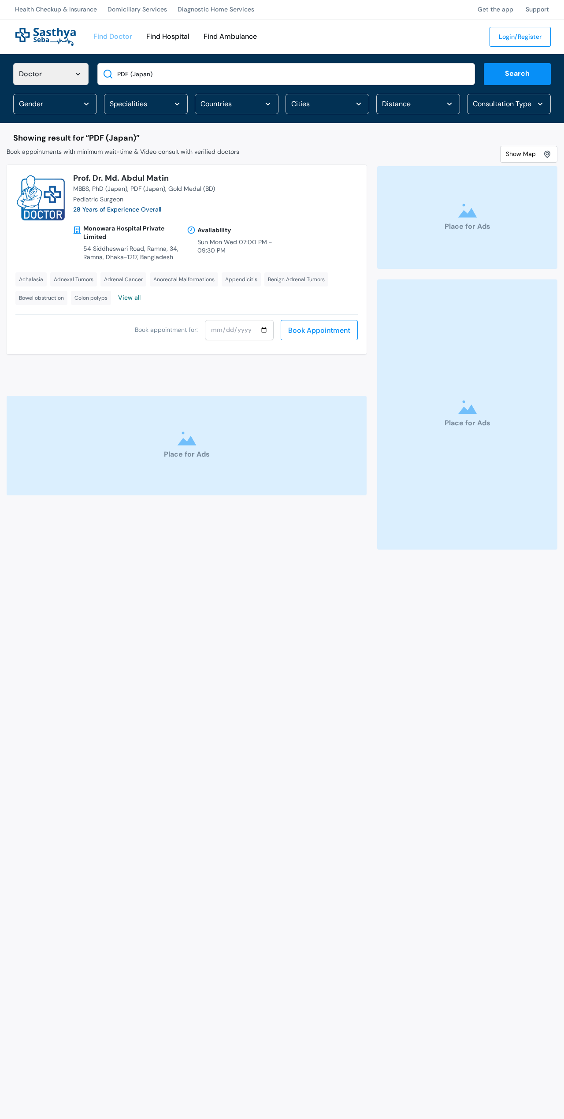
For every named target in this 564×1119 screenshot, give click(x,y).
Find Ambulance (230, 36)
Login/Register (520, 37)
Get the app (495, 9)
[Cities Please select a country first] (327, 104)
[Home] (45, 36)
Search (517, 73)
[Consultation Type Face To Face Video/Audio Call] (509, 104)
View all (129, 297)
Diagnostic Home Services (216, 9)
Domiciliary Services (137, 9)
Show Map (521, 154)
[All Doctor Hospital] (51, 74)
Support (537, 9)
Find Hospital (167, 36)
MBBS (81, 189)
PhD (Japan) (109, 189)
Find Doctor (112, 36)
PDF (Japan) (147, 189)
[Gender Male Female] (55, 104)
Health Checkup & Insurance (56, 9)
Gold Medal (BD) (191, 189)
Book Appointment (319, 330)
